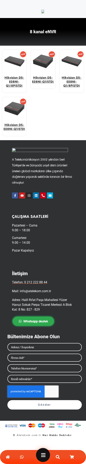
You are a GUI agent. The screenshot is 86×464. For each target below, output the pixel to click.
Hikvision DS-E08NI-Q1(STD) (43, 80)
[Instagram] (29, 195)
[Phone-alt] (43, 195)
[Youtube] (22, 195)
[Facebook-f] (15, 195)
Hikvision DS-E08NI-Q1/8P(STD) (14, 82)
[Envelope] (50, 195)
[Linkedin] (36, 195)
